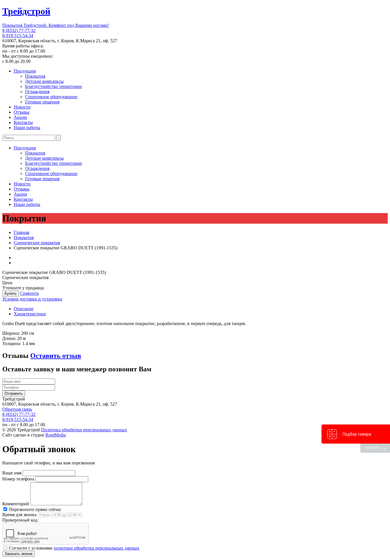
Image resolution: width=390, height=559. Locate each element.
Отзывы (21, 112)
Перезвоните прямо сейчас (34, 509)
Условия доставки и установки (32, 298)
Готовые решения (42, 101)
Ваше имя (11, 472)
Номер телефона (18, 478)
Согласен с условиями (73, 548)
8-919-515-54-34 (17, 35)
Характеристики (30, 313)
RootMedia (55, 434)
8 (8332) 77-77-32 (18, 30)
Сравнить (29, 293)
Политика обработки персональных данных (84, 429)
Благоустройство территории (53, 86)
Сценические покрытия (37, 242)
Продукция (25, 71)
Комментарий (15, 503)
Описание (23, 308)
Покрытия (35, 76)
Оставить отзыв (55, 355)
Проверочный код (19, 520)
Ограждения (37, 91)
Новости (22, 107)
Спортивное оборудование (51, 96)
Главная (21, 232)
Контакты (23, 122)
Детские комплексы (44, 81)
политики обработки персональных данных (96, 548)
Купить (11, 293)
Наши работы (27, 127)
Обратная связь (17, 409)
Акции (20, 117)
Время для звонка (19, 514)
